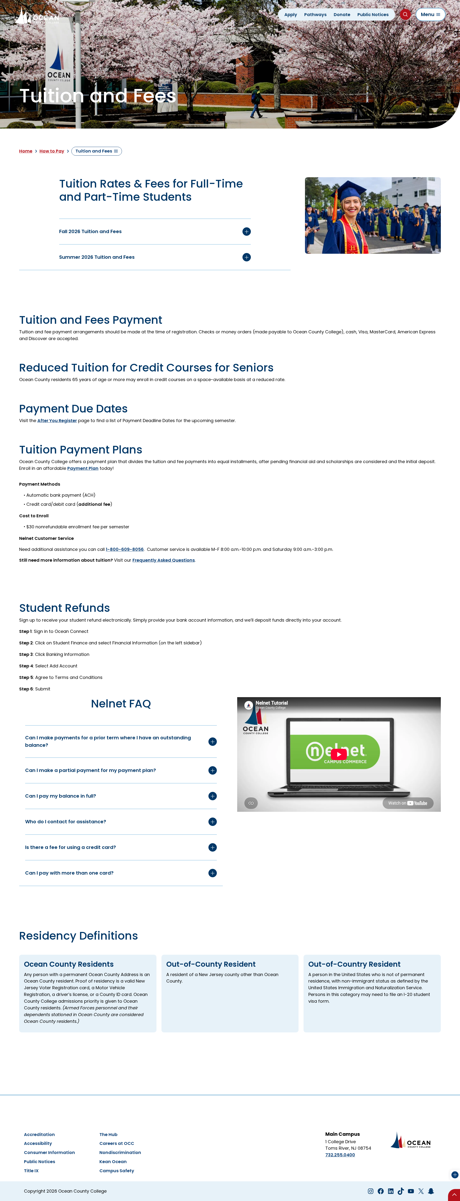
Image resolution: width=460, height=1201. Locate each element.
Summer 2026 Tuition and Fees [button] (97, 257)
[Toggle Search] (405, 14)
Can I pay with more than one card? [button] (69, 873)
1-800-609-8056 (125, 549)
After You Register (57, 421)
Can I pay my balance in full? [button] (60, 796)
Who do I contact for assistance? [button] (65, 821)
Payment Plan (82, 468)
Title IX (31, 1171)
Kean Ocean (113, 1162)
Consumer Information (49, 1152)
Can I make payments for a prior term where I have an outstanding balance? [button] (108, 741)
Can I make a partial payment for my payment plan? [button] (90, 770)
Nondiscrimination (120, 1152)
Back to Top (454, 1195)
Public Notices (39, 1162)
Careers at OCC (116, 1143)
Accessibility (38, 1143)
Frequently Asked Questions (163, 560)
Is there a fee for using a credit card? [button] (70, 847)
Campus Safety (116, 1171)
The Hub (108, 1134)
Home (25, 151)
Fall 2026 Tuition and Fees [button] (90, 231)
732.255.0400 (340, 1155)
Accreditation (39, 1134)
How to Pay (52, 151)
